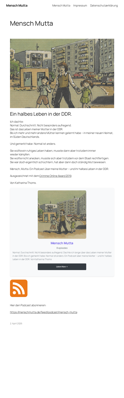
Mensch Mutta (16, 5)
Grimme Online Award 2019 (55, 176)
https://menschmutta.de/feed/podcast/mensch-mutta (43, 312)
